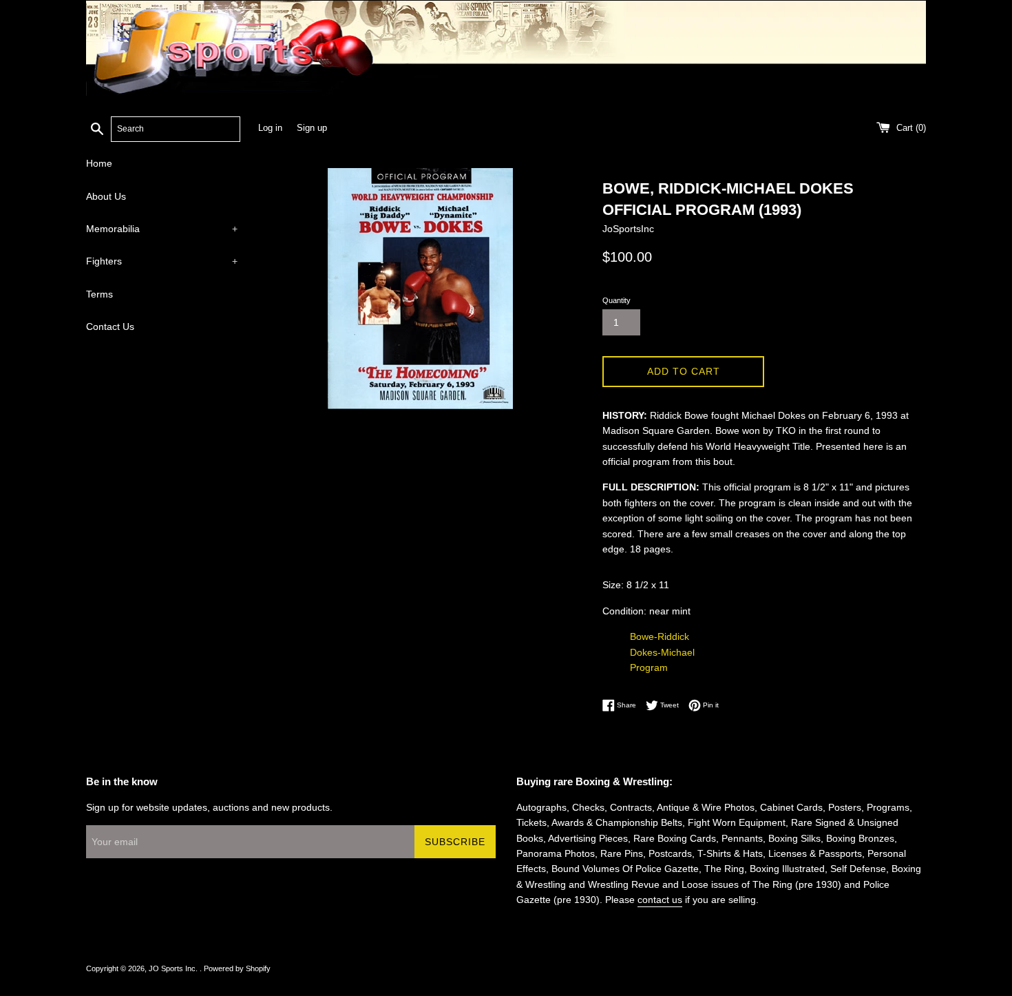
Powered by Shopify (237, 968)
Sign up (312, 128)
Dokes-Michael (662, 652)
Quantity (616, 300)
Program (649, 667)
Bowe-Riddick (659, 636)
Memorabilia (162, 228)
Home (99, 163)
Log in (270, 128)
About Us (106, 196)
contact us (659, 899)
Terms (99, 294)
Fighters (162, 261)
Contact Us (110, 326)
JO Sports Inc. (174, 968)
